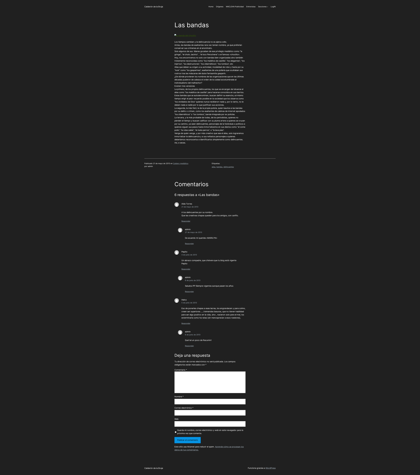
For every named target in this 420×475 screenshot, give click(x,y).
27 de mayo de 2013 (193, 232)
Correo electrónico (183, 408)
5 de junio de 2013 (189, 303)
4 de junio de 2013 (189, 255)
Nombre (179, 396)
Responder (185, 221)
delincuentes (228, 167)
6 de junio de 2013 (192, 280)
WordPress (271, 468)
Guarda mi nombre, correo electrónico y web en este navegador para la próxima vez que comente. (210, 431)
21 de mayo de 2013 (189, 207)
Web (176, 419)
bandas (219, 167)
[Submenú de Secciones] (267, 6)
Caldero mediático (180, 163)
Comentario (180, 370)
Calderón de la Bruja (153, 6)
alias (213, 167)
